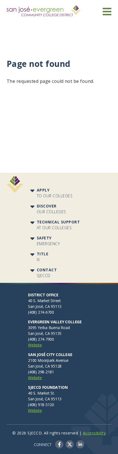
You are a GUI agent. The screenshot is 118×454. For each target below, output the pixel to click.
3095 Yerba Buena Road (49, 327)
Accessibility (94, 433)
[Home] (44, 9)
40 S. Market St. (41, 393)
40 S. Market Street (44, 300)
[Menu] (107, 11)
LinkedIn (80, 444)
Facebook (59, 444)
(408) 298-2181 (41, 371)
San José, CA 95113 (44, 306)
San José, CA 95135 (44, 333)
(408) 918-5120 (41, 404)
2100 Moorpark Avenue (48, 360)
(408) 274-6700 (41, 312)
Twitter (70, 444)
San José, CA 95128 (44, 366)
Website (35, 345)
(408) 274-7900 (41, 339)
